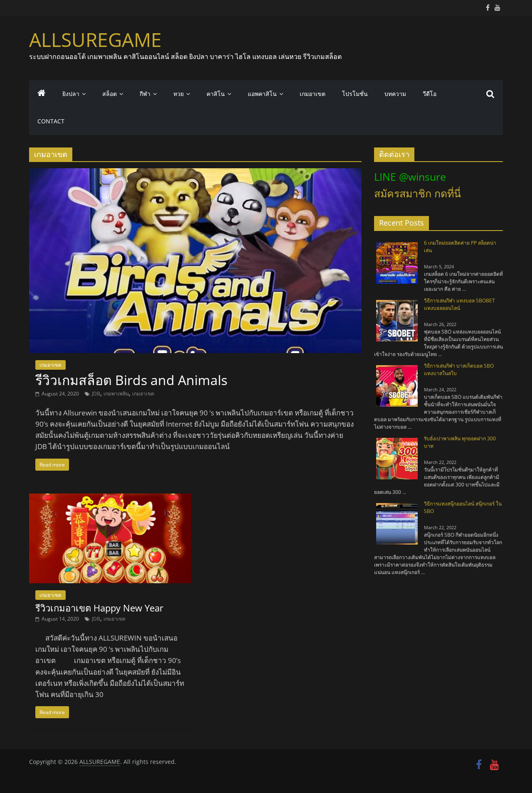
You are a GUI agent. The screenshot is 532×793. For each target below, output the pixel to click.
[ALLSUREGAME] (41, 94)
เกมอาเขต (312, 94)
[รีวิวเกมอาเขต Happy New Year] (110, 498)
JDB (96, 393)
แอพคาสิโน (262, 94)
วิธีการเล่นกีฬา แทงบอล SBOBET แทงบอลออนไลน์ (459, 304)
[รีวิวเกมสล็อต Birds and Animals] (195, 173)
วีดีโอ (429, 94)
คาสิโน (216, 94)
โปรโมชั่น (355, 94)
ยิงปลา (70, 94)
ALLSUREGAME (95, 39)
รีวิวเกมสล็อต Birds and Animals (131, 380)
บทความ (395, 94)
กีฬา (145, 94)
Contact (50, 121)
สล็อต (109, 94)
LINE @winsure (410, 176)
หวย (178, 94)
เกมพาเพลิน (116, 393)
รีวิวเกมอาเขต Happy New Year (99, 608)
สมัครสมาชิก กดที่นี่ (417, 193)
